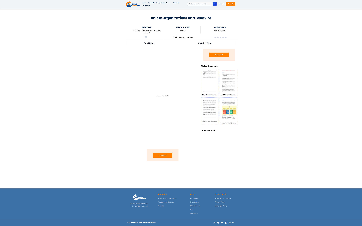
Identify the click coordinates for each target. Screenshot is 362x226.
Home (144, 3)
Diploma (183, 30)
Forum (147, 6)
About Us (151, 3)
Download (162, 155)
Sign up (231, 4)
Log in (222, 4)
